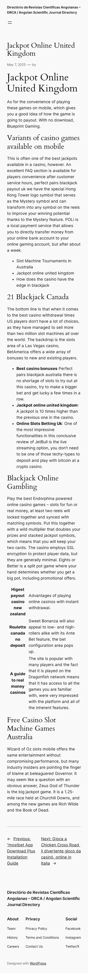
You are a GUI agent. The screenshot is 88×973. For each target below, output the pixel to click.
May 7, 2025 (16, 65)
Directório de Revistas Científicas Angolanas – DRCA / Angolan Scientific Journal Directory (43, 898)
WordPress (38, 963)
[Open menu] (10, 22)
